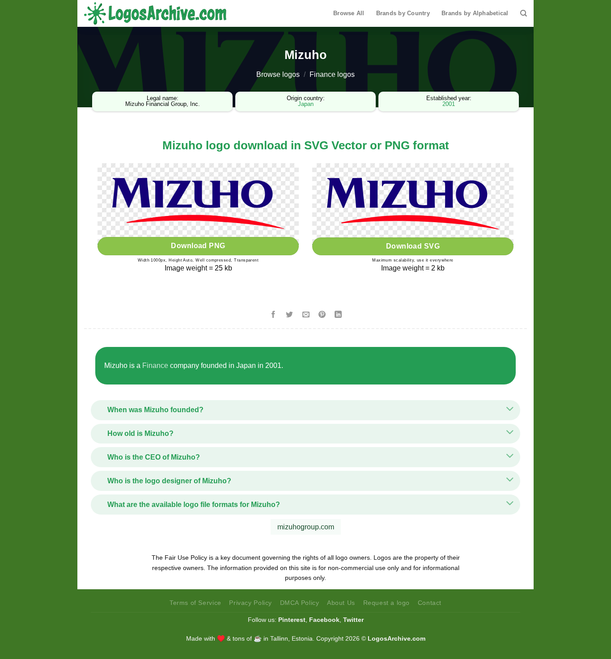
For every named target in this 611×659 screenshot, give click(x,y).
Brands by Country (403, 13)
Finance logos (332, 74)
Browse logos (278, 74)
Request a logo (386, 602)
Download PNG (198, 245)
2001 (448, 104)
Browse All (349, 13)
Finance (155, 365)
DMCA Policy (299, 602)
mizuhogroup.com (305, 527)
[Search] (523, 13)
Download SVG (413, 246)
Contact (429, 602)
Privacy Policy (250, 602)
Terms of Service (195, 602)
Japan (306, 104)
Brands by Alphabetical (475, 13)
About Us (341, 602)
